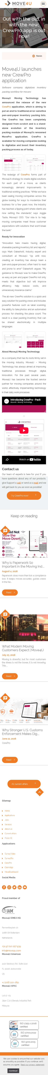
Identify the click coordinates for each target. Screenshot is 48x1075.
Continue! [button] (13, 1071)
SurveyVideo (10, 854)
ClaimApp (9, 867)
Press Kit (8, 838)
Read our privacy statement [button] (32, 1065)
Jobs (7, 820)
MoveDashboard (11, 872)
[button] (5, 1071)
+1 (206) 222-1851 (10, 982)
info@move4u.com (11, 950)
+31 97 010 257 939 (11, 946)
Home (7, 811)
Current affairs (10, 833)
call (19, 483)
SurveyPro (9, 858)
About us (8, 829)
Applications (10, 815)
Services (8, 824)
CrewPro (6, 106)
